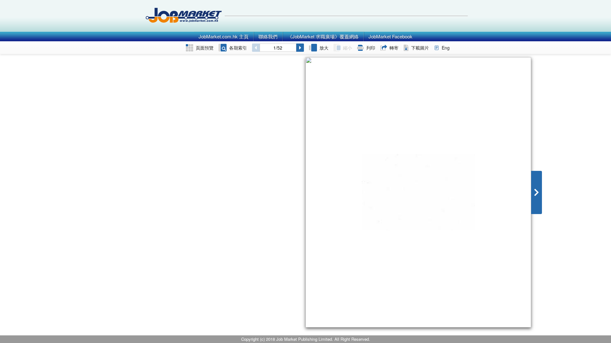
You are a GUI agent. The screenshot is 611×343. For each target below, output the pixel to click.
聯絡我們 (267, 36)
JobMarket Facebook (390, 36)
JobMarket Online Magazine (184, 16)
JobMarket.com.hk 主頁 (224, 36)
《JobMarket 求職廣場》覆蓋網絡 (323, 36)
